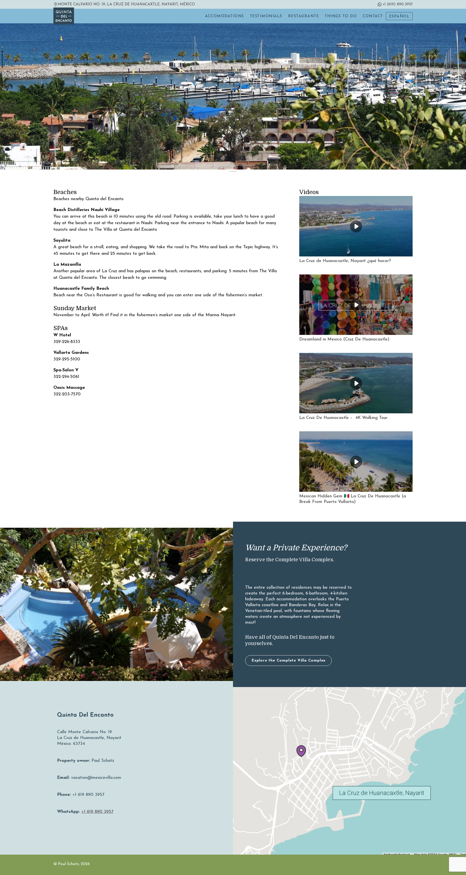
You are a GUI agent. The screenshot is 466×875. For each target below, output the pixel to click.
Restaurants (303, 16)
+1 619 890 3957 (97, 812)
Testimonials (266, 16)
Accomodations (224, 16)
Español (399, 16)
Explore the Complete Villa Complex (288, 661)
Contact (373, 16)
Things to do (341, 16)
